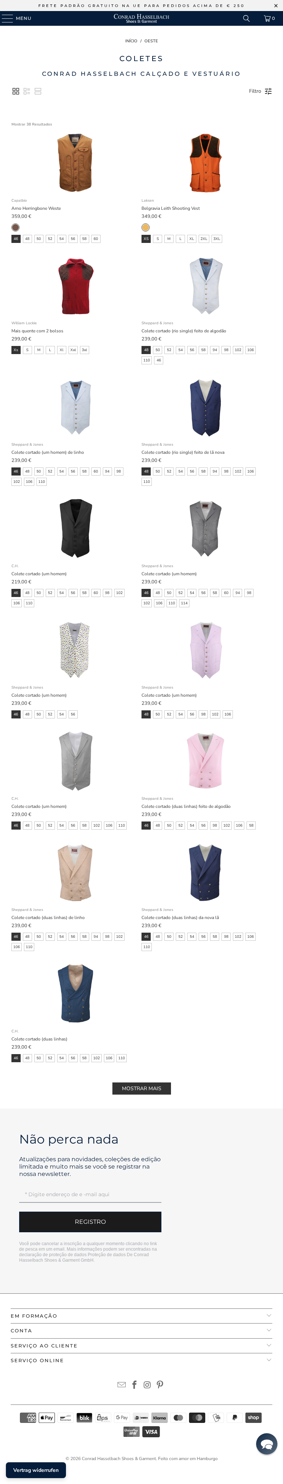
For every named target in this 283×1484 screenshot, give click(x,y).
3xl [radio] (84, 350)
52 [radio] (50, 238)
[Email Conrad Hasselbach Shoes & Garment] (121, 1386)
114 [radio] (184, 603)
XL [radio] (191, 238)
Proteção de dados (107, 1254)
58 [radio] (84, 238)
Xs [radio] (16, 350)
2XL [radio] (203, 238)
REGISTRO (90, 1221)
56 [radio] (73, 238)
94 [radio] (215, 350)
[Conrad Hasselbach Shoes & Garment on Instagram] (147, 1386)
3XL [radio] (216, 238)
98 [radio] (226, 350)
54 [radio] (61, 238)
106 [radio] (250, 350)
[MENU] (4, 18)
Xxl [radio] (73, 350)
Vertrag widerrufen (36, 1470)
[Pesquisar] (247, 18)
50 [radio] (38, 238)
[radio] (15, 227)
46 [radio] (16, 238)
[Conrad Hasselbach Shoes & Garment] (141, 18)
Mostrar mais (141, 1088)
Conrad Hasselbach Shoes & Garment (119, 1459)
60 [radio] (96, 238)
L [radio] (180, 238)
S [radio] (158, 238)
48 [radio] (27, 238)
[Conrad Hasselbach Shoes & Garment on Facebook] (134, 1386)
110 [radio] (146, 360)
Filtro (255, 91)
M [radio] (169, 238)
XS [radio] (146, 238)
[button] (15, 91)
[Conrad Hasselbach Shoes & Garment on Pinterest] (160, 1386)
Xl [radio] (61, 350)
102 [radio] (238, 350)
